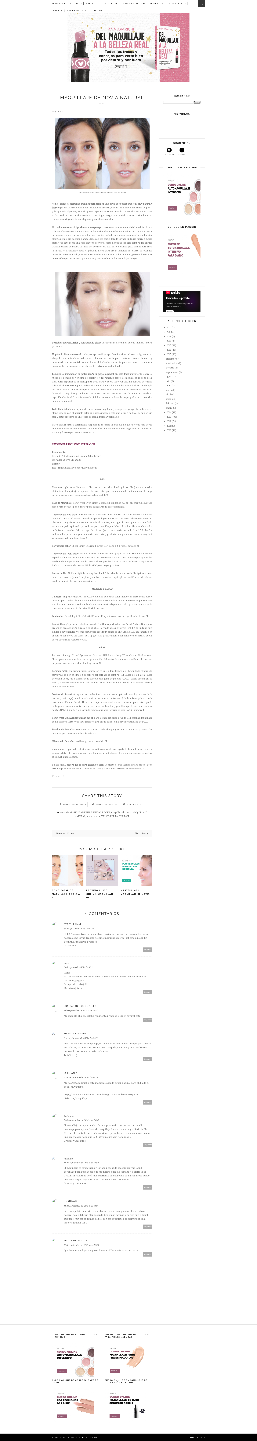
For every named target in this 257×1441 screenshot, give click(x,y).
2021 (169, 327)
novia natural (93, 816)
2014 (169, 412)
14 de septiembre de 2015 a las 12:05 (81, 1205)
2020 (169, 332)
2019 (169, 336)
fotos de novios (75, 1240)
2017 (169, 345)
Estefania (70, 1072)
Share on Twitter (107, 804)
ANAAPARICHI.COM (61, 3)
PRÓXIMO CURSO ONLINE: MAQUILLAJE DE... (100, 894)
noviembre (172, 363)
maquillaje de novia (121, 812)
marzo (169, 399)
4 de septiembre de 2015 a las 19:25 (81, 1077)
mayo (169, 390)
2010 (169, 430)
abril (168, 394)
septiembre (172, 372)
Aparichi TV (156, 3)
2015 (169, 354)
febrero (170, 403)
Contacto (96, 11)
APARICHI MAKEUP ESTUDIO (85, 812)
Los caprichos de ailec (80, 1005)
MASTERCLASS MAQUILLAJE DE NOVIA (135, 892)
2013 (169, 416)
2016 (169, 349)
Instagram (169, 155)
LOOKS (106, 812)
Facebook (182, 155)
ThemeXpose (75, 1437)
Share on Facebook (74, 804)
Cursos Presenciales (133, 3)
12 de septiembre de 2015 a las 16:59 (81, 1162)
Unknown (70, 1201)
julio (168, 381)
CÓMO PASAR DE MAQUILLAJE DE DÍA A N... (66, 894)
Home (79, 3)
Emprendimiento (76, 11)
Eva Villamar (73, 924)
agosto (170, 376)
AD (67, 812)
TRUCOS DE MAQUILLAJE (115, 816)
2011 (169, 425)
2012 (169, 421)
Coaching (57, 11)
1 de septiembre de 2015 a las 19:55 (80, 1010)
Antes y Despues (176, 3)
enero (169, 407)
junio (169, 385)
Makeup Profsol (75, 1033)
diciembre (171, 358)
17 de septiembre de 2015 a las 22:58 (81, 1245)
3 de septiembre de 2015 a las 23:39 (81, 1038)
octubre (170, 367)
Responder (148, 949)
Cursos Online (109, 3)
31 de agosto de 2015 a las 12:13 (78, 967)
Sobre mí (91, 3)
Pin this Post (135, 804)
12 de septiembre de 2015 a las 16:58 (81, 1120)
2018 (169, 340)
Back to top (196, 1438)
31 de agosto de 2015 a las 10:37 (79, 928)
